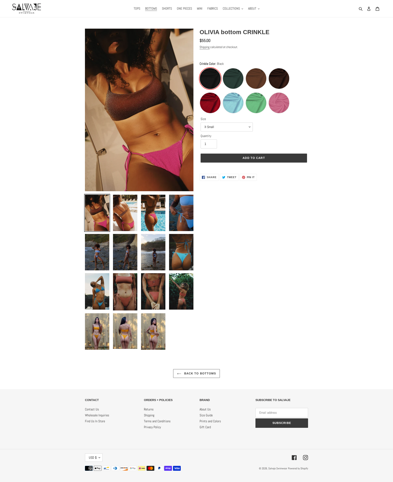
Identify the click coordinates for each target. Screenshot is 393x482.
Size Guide (206, 415)
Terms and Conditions (157, 421)
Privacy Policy (152, 427)
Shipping (205, 47)
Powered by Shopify (298, 468)
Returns (149, 409)
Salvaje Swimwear (277, 468)
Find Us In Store (95, 421)
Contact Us (92, 409)
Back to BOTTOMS (199, 373)
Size (203, 119)
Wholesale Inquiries (97, 415)
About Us (205, 409)
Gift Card (205, 427)
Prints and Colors (210, 421)
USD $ (93, 457)
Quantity (206, 136)
